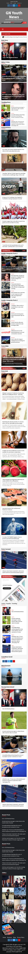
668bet (11, 950)
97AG (16, 948)
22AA (6, 948)
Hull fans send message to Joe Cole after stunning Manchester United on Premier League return (13, 839)
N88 (3, 948)
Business (13, 312)
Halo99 (10, 948)
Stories (3, 74)
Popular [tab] (8, 603)
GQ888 (20, 948)
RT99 (20, 951)
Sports (12, 120)
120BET (19, 950)
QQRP (17, 951)
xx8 (7, 951)
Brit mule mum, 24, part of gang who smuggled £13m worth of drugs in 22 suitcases (13, 96)
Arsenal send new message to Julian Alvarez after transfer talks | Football (17, 109)
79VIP (13, 951)
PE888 (4, 950)
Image (14, 3)
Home (8, 3)
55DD (15, 950)
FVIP (7, 950)
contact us (19, 3)
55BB (24, 948)
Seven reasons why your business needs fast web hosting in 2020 (17, 324)
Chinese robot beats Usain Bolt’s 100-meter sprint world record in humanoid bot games (13, 55)
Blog (14, 937)
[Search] (25, 29)
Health (3, 389)
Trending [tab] (14, 603)
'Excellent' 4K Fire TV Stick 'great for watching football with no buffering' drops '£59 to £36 (14, 359)
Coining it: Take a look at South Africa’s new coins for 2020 (17, 307)
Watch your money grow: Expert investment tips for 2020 (17, 315)
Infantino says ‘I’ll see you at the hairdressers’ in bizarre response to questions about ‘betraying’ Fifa (17, 123)
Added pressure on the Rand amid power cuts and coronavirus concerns (17, 332)
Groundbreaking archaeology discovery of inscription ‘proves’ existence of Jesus (14, 78)
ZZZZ (9, 951)
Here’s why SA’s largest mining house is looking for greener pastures (18, 340)
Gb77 (13, 948)
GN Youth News (14, 14)
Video (11, 3)
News (4, 52)
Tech (4, 146)
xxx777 (23, 950)
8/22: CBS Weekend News (18, 611)
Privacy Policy (20, 937)
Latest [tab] (3, 603)
